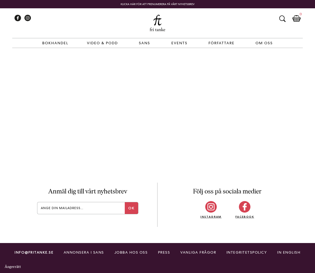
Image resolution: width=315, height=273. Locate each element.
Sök (282, 18)
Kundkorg (296, 18)
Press (164, 252)
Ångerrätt (13, 266)
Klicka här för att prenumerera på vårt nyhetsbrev (158, 4)
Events (179, 43)
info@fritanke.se (34, 252)
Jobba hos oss (131, 252)
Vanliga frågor (198, 252)
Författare (221, 43)
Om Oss (264, 43)
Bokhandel (55, 43)
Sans (144, 43)
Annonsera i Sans (84, 252)
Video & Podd (102, 43)
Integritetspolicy (246, 252)
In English (288, 252)
